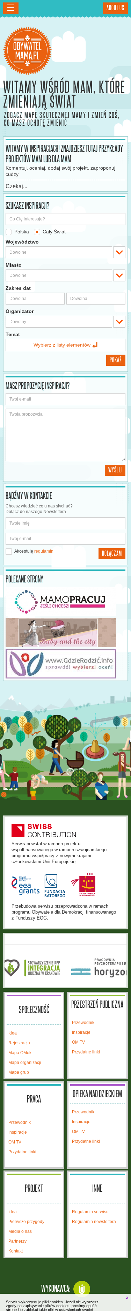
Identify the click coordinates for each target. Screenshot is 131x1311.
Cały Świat (53, 231)
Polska (21, 231)
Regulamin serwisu (90, 1211)
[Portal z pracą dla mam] (65, 601)
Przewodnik (83, 1022)
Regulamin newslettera (94, 1221)
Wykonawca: (55, 1289)
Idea (12, 1033)
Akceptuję (33, 551)
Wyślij (115, 470)
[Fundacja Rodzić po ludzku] (65, 663)
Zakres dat (18, 288)
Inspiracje (81, 1032)
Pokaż (116, 360)
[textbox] (59, 252)
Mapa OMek (19, 1052)
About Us (115, 8)
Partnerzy (17, 1241)
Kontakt (15, 1251)
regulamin (43, 551)
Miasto (14, 265)
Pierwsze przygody (26, 1221)
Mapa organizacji (24, 1062)
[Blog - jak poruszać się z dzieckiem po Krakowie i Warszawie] (65, 632)
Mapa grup (18, 1072)
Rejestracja (19, 1042)
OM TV (78, 1042)
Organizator (20, 311)
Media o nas (20, 1231)
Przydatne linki (86, 1052)
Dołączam (112, 554)
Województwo (22, 242)
